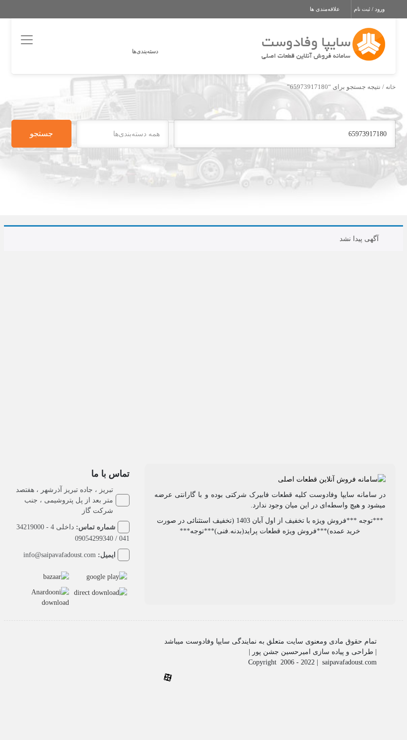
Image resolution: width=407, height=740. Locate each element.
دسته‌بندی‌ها (145, 51)
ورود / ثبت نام (370, 9)
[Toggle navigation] (25, 39)
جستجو (41, 133)
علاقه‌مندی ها (325, 9)
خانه (391, 86)
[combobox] (122, 134)
